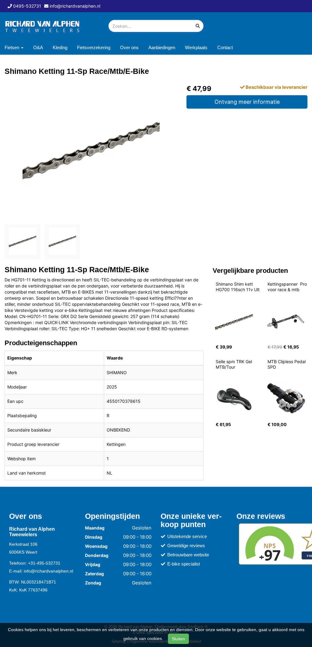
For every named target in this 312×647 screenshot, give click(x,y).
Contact (225, 47)
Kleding (60, 47)
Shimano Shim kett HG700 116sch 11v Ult (238, 286)
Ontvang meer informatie (247, 102)
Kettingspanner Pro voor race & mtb (288, 286)
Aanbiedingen (161, 47)
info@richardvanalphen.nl (48, 571)
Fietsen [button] (12, 47)
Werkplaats (196, 47)
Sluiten (178, 638)
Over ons (129, 47)
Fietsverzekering (93, 47)
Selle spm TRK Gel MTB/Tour (234, 364)
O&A (38, 47)
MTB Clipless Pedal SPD (287, 364)
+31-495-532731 (44, 563)
